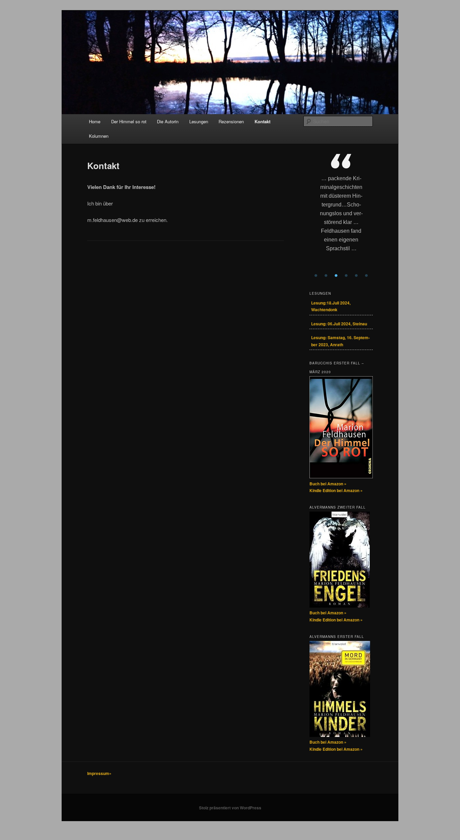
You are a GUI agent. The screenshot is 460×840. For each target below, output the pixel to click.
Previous (314, 216)
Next (368, 216)
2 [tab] (326, 275)
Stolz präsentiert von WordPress (230, 808)
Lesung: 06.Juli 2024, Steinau (339, 324)
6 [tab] (366, 275)
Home (94, 121)
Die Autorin (167, 121)
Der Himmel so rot (128, 121)
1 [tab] (316, 275)
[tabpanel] (341, 212)
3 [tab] (336, 275)
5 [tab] (356, 275)
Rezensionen (231, 121)
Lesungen (198, 121)
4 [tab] (346, 275)
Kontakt (262, 121)
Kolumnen (98, 136)
